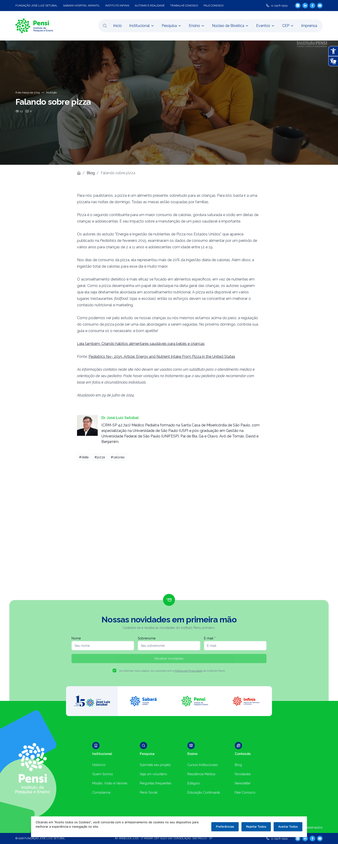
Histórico (99, 765)
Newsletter (243, 783)
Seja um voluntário (153, 774)
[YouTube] (320, 5)
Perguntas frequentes (155, 783)
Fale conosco (213, 5)
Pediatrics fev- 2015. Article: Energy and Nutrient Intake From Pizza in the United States (162, 356)
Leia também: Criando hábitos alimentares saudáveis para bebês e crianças (141, 343)
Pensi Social (149, 792)
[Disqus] (169, 529)
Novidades (243, 774)
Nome (76, 638)
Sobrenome (146, 638)
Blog (91, 173)
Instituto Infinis (117, 5)
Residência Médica (201, 774)
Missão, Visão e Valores (109, 783)
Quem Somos (102, 774)
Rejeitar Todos (256, 826)
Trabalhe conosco (184, 5)
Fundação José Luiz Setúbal (36, 5)
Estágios (193, 783)
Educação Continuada (203, 792)
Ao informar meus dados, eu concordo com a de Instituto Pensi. (172, 670)
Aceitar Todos (288, 826)
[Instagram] (298, 5)
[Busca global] (104, 25)
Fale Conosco (245, 792)
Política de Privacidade (188, 670)
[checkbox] (114, 670)
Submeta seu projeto (155, 765)
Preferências (225, 826)
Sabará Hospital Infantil (81, 5)
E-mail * (209, 638)
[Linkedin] (305, 5)
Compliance (101, 792)
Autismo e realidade (150, 5)
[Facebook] (312, 5)
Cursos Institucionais (202, 765)
